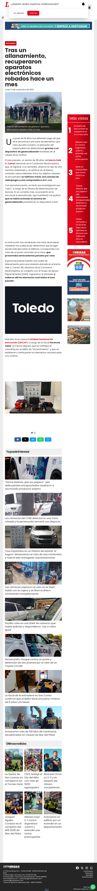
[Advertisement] (33, 222)
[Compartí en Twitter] (25, 439)
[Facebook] (77, 868)
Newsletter (89, 875)
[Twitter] (82, 868)
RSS (85, 887)
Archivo (90, 887)
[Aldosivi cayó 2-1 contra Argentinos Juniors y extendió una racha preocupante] (33, 802)
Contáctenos (88, 871)
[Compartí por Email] (33, 439)
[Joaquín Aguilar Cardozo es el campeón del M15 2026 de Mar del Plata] (14, 802)
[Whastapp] (91, 868)
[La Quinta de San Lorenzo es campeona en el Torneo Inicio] (14, 760)
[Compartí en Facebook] (17, 439)
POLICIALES (10, 43)
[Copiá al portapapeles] (48, 439)
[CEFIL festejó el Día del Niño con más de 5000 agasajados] (33, 760)
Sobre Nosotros (87, 877)
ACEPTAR (33, 13)
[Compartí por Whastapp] (40, 439)
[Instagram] (86, 868)
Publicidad (89, 873)
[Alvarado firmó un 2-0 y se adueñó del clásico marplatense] (53, 760)
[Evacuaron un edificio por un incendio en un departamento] (53, 802)
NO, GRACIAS (19, 13)
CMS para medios (79, 889)
